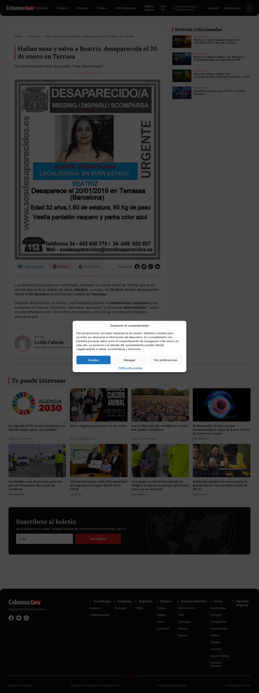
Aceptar (93, 360)
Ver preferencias (165, 360)
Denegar (129, 360)
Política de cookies (130, 367)
